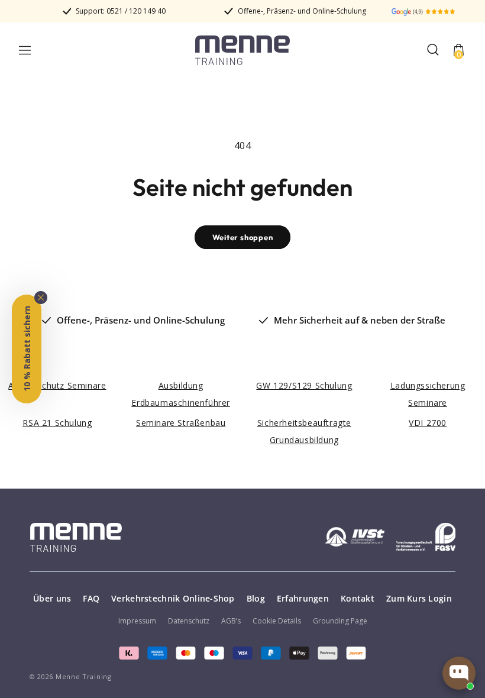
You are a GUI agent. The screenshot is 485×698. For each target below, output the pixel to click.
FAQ (91, 598)
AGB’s (231, 621)
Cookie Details (277, 621)
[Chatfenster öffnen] (459, 673)
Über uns (52, 598)
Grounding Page (340, 621)
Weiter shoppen (242, 237)
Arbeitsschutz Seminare (57, 385)
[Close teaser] (40, 297)
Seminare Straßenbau (180, 422)
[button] (25, 50)
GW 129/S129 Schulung (304, 385)
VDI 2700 (428, 422)
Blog (256, 598)
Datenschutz (188, 621)
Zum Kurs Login (419, 598)
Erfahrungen (303, 598)
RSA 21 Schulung (57, 422)
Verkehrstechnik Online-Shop (173, 598)
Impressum (137, 621)
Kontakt (357, 598)
